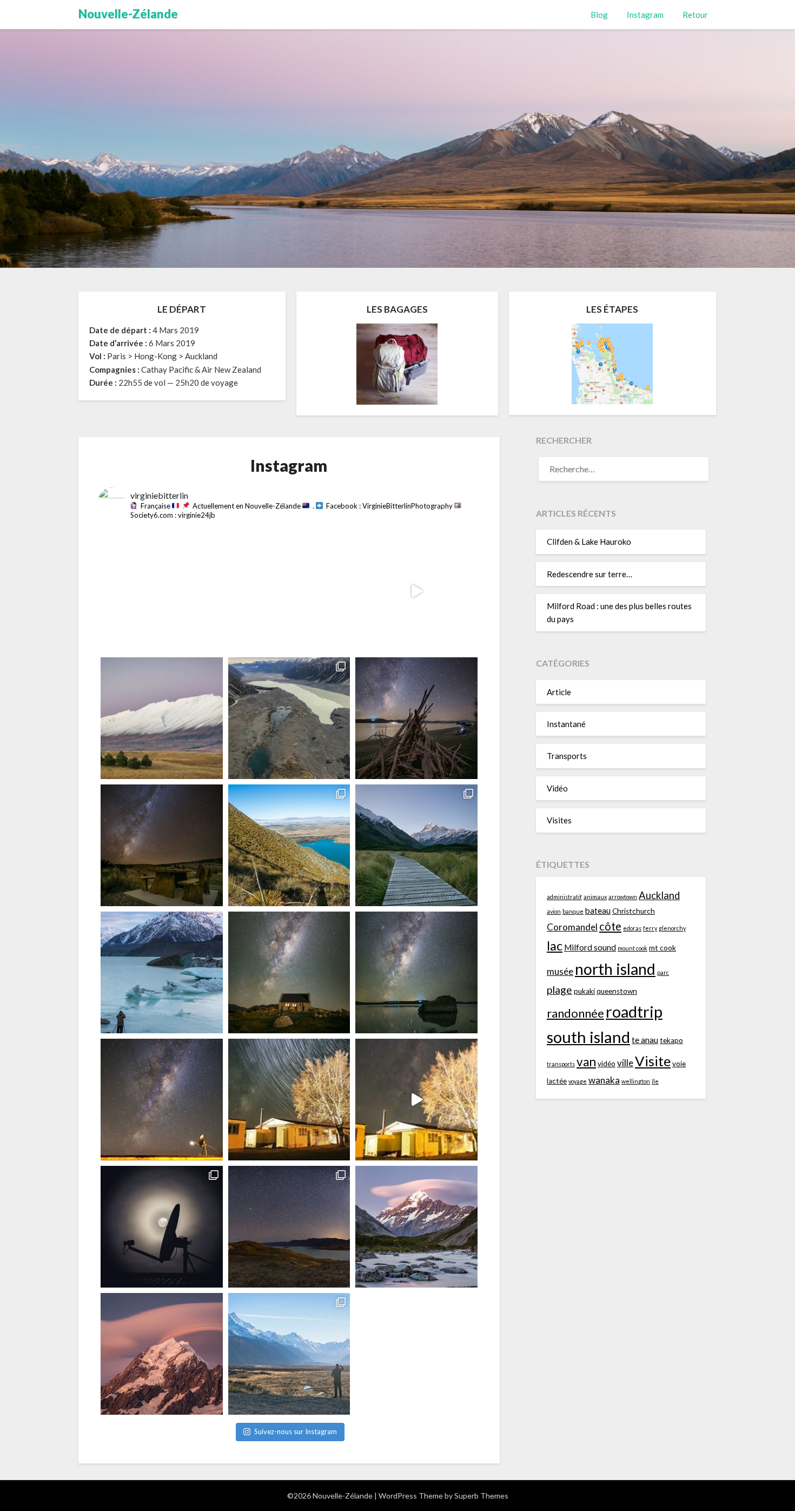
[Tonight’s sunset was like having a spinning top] (416, 591)
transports (561, 1063)
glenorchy (672, 928)
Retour (695, 14)
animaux (595, 896)
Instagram (645, 14)
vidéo (606, 1063)
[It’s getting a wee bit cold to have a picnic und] (161, 845)
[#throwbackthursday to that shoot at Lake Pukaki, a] (416, 718)
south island (588, 1036)
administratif (564, 896)
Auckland (659, 895)
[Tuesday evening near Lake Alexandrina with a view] (161, 718)
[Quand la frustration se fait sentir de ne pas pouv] (161, 1227)
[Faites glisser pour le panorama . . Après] (289, 845)
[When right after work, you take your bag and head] (289, 591)
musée (560, 971)
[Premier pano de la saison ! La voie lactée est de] (289, 1227)
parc (663, 972)
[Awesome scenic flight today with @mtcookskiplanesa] (289, 718)
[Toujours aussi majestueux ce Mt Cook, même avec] (161, 1354)
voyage (577, 1081)
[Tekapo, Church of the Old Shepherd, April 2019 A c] (289, 972)
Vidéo (557, 788)
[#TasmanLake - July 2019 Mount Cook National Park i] (161, 972)
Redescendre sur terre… (589, 574)
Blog (599, 14)
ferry (650, 928)
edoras (632, 928)
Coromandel (572, 927)
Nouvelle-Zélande (128, 13)
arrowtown (622, 896)
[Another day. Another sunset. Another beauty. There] (161, 591)
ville (625, 1062)
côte (610, 926)
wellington (635, 1081)
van (586, 1061)
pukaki (584, 991)
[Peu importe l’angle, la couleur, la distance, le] (416, 1227)
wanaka (604, 1080)
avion (554, 911)
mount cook (632, 948)
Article (559, 692)
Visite (653, 1061)
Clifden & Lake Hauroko (589, 541)
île (655, 1081)
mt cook (662, 947)
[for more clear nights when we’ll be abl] (161, 1099)
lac (554, 945)
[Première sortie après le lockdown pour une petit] (416, 845)
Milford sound (590, 947)
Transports (567, 756)
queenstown (617, 991)
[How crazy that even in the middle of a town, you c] (416, 1099)
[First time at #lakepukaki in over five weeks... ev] (416, 972)
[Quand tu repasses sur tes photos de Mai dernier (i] (289, 1354)
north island (615, 969)
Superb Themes (481, 1495)
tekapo (671, 1040)
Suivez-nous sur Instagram (295, 1431)
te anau (645, 1040)
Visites (559, 820)
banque (573, 911)
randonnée (575, 1013)
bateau (598, 910)
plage (559, 990)
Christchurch (633, 911)
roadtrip (634, 1011)
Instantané (566, 724)
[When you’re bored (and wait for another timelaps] (289, 1099)
